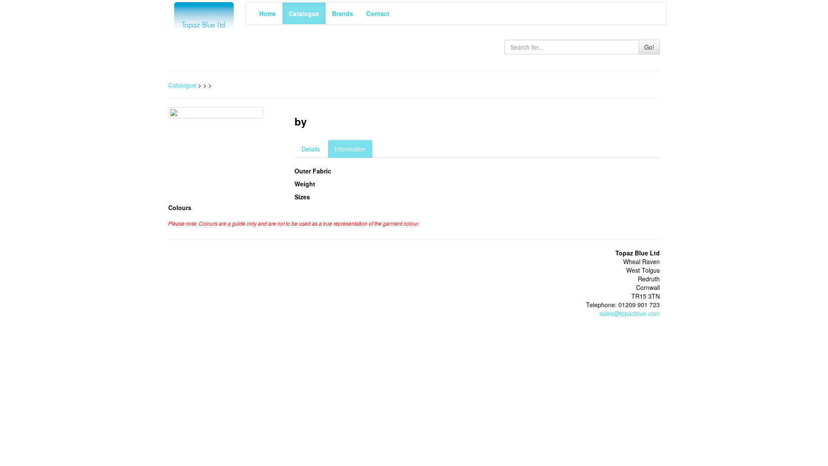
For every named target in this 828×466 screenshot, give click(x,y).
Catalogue (304, 13)
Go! (649, 47)
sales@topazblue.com (629, 313)
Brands (342, 13)
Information (350, 149)
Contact (377, 13)
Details (310, 149)
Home (267, 13)
